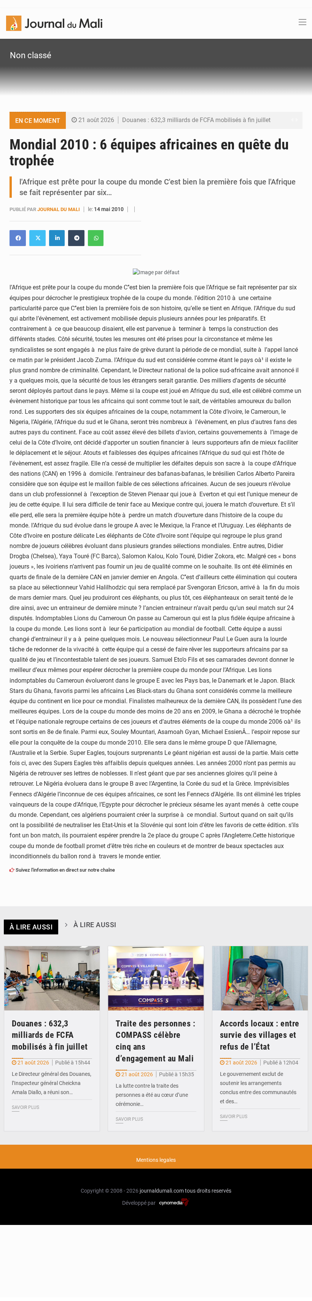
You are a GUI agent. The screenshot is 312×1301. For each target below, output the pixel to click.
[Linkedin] (18, 238)
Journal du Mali (59, 209)
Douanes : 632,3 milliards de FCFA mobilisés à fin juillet (196, 120)
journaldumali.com (162, 1191)
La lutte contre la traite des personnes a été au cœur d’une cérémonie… (152, 1095)
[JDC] (54, 23)
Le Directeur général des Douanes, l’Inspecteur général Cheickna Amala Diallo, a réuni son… (51, 1083)
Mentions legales (156, 1160)
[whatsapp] (95, 238)
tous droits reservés (208, 1191)
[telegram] (76, 238)
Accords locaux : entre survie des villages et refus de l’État (259, 1035)
